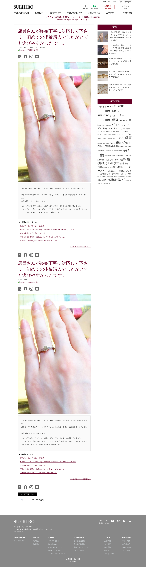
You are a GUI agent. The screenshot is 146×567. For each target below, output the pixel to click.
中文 (114, 2)
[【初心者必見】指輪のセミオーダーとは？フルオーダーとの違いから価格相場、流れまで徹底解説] (103, 36)
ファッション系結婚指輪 (112, 131)
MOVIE (119, 106)
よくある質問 (109, 554)
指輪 (101, 151)
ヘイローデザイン (117, 138)
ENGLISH (106, 2)
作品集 (106, 550)
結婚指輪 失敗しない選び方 (109, 160)
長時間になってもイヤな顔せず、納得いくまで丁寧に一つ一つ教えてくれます (48, 229)
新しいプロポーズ (108, 150)
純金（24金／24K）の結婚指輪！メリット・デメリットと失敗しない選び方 (120, 87)
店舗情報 (107, 541)
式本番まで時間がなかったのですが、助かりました (38, 241)
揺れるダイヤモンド (55, 547)
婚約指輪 (122, 142)
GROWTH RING (79, 550)
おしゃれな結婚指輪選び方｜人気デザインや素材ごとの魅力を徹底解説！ (120, 74)
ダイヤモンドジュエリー (111, 128)
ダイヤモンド (121, 124)
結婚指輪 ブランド (123, 156)
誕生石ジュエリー (54, 550)
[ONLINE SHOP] (21, 13)
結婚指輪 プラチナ (107, 174)
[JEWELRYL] (55, 13)
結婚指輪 (36, 544)
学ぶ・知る (126, 541)
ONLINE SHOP (19, 541)
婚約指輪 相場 (113, 146)
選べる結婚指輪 (79, 544)
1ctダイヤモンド (105, 106)
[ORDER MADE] (74, 13)
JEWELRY (52, 538)
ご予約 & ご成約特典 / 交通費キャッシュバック (73, 17)
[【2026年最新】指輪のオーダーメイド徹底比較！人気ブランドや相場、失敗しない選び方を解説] (103, 50)
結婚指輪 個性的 (112, 176)
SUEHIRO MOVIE (110, 111)
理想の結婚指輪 (118, 150)
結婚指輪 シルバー (113, 171)
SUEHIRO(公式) (38, 500)
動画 (128, 138)
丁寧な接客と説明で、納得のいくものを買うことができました (42, 237)
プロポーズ (124, 131)
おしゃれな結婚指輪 (105, 125)
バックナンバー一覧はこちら (80, 247)
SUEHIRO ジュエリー (111, 115)
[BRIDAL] (39, 13)
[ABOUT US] (94, 13)
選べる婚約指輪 (79, 541)
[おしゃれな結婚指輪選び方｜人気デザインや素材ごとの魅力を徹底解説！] (103, 76)
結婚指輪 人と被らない (120, 174)
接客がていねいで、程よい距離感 (32, 226)
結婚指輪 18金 (110, 156)
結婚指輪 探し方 (122, 176)
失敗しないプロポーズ (109, 143)
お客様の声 (126, 544)
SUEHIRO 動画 (108, 120)
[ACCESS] (111, 13)
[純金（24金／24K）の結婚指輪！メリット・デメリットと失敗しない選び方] (103, 89)
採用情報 (107, 547)
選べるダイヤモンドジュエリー (85, 547)
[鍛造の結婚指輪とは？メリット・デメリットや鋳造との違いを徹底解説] (103, 63)
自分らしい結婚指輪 (105, 183)
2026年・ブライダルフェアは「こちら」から (73, 20)
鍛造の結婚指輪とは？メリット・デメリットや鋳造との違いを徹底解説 (120, 61)
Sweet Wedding (127, 547)
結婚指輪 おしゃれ (107, 167)
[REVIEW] (127, 13)
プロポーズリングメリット (119, 134)
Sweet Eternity (52, 544)
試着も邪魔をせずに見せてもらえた (33, 233)
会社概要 (107, 544)
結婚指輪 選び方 (115, 179)
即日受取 (100, 143)
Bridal (101, 523)
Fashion (107, 523)
